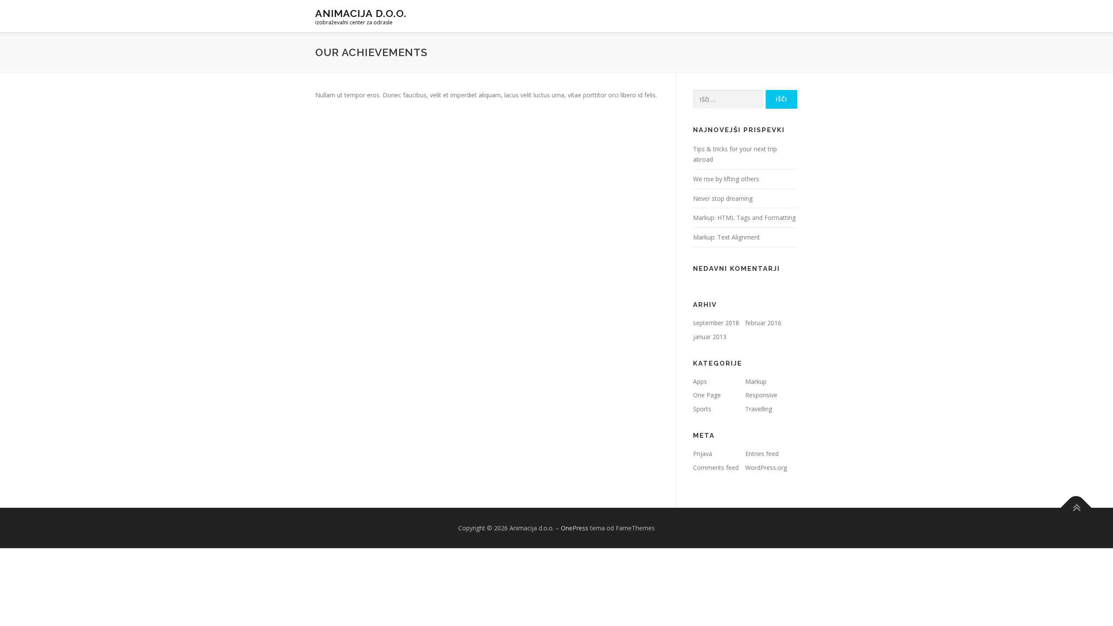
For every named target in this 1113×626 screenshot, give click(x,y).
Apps (700, 381)
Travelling (758, 409)
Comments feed (716, 467)
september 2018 (716, 323)
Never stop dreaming (723, 198)
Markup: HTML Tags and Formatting (744, 217)
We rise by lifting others (726, 179)
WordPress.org (766, 467)
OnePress (574, 528)
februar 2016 (763, 323)
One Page (707, 395)
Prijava (702, 454)
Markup (755, 381)
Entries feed (762, 454)
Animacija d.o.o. (361, 13)
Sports (702, 409)
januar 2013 (709, 337)
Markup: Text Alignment (726, 237)
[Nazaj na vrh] (1076, 507)
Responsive (761, 395)
